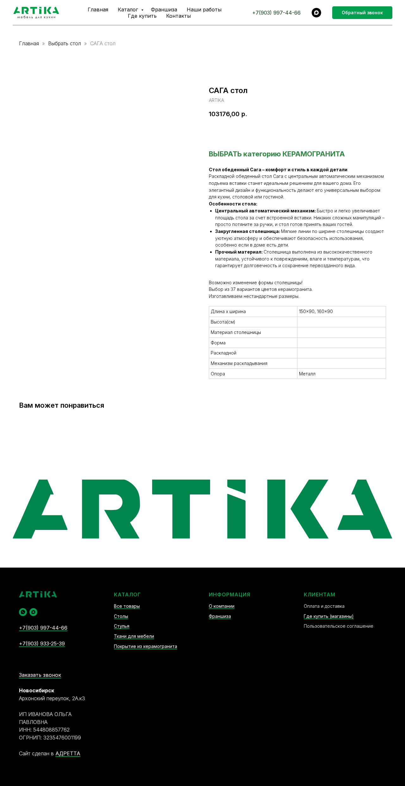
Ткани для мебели (134, 636)
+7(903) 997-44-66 (43, 628)
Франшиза (164, 9)
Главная (98, 9)
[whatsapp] (23, 612)
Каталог (129, 9)
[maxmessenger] (316, 12)
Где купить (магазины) (329, 616)
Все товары (127, 606)
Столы (121, 616)
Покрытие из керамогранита (145, 646)
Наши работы (204, 9)
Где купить (142, 16)
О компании (221, 606)
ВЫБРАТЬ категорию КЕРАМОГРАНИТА (277, 154)
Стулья (121, 626)
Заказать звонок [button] (40, 675)
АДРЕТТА (67, 753)
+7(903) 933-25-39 (42, 643)
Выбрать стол (65, 43)
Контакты (178, 16)
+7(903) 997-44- (273, 12)
